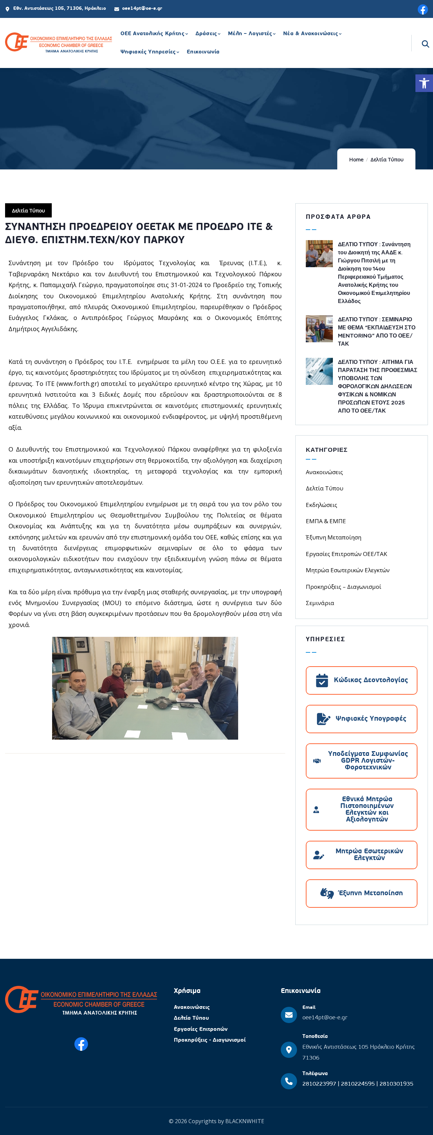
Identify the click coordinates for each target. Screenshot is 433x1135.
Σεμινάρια (320, 603)
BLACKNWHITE (244, 1121)
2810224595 (359, 1084)
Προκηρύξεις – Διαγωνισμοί (343, 586)
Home (356, 159)
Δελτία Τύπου (387, 159)
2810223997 (320, 1084)
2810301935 (396, 1084)
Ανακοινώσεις (324, 472)
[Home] (58, 43)
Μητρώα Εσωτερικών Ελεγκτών (348, 570)
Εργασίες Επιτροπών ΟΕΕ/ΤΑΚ (346, 554)
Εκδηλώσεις (321, 505)
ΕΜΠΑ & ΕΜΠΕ (326, 521)
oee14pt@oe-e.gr (324, 1018)
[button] (424, 83)
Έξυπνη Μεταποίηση (333, 537)
